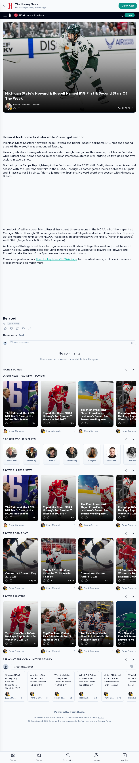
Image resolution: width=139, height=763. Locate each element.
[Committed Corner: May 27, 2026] (20, 561)
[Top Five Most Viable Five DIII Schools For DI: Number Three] (95, 624)
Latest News (13, 323)
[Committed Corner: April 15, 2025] (95, 561)
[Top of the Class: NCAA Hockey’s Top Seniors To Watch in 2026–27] (58, 404)
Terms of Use (87, 721)
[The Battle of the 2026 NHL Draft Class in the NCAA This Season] (20, 404)
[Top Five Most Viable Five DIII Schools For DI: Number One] (58, 624)
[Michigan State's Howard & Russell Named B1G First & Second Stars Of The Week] (69, 67)
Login (129, 15)
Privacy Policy (104, 721)
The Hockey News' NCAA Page (56, 259)
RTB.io (101, 717)
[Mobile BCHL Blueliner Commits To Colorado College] (58, 561)
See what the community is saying (27, 659)
